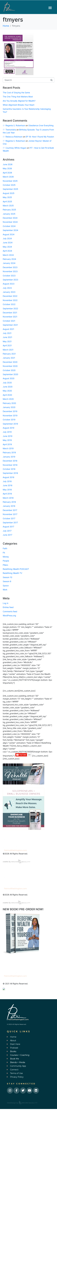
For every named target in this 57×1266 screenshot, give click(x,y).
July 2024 (7, 238)
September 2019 (10, 424)
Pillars (5, 565)
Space (6, 585)
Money (6, 556)
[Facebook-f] (16, 1090)
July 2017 (7, 531)
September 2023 (10, 279)
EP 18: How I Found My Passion (40, 136)
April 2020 (7, 395)
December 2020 (10, 362)
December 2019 (10, 411)
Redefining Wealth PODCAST (16, 569)
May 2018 (7, 489)
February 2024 (9, 259)
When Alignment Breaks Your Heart (18, 105)
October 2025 (9, 185)
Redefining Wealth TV (12, 573)
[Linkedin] (36, 1090)
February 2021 (9, 354)
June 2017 (7, 535)
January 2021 (9, 358)
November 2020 (10, 366)
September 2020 (10, 374)
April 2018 (7, 493)
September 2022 (10, 308)
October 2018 (9, 469)
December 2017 (10, 510)
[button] (50, 8)
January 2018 (9, 506)
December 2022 (10, 296)
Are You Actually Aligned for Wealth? (19, 101)
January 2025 (9, 214)
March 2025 (8, 205)
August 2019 (8, 428)
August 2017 (8, 526)
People (6, 561)
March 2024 (8, 255)
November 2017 (10, 514)
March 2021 (8, 349)
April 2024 (7, 251)
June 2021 (7, 337)
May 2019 (7, 440)
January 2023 (9, 292)
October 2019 (9, 419)
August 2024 (8, 234)
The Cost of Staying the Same (16, 92)
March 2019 (8, 448)
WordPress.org (9, 615)
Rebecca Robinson (14, 136)
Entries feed (8, 607)
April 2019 (7, 444)
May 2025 (7, 197)
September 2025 (10, 189)
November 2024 (10, 222)
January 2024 (9, 263)
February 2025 (9, 209)
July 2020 (7, 382)
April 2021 (7, 345)
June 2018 (7, 485)
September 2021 (10, 325)
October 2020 (9, 370)
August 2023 (8, 284)
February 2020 (9, 403)
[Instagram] (10, 1090)
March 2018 (8, 498)
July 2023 (7, 288)
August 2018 (8, 477)
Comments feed (10, 611)
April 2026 (7, 172)
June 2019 (7, 436)
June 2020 (7, 386)
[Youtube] (29, 1090)
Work (5, 589)
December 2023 (10, 267)
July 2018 (7, 481)
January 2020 (9, 407)
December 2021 (10, 312)
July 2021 (7, 333)
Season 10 (7, 577)
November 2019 (10, 415)
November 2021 (10, 316)
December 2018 (10, 461)
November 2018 (10, 465)
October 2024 (9, 226)
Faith (5, 548)
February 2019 (9, 452)
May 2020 (7, 391)
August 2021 (8, 329)
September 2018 (10, 473)
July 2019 (7, 432)
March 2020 (8, 399)
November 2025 (10, 181)
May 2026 (7, 168)
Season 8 (7, 581)
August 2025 (8, 193)
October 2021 (9, 321)
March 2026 (8, 176)
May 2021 (7, 341)
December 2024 (10, 218)
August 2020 (8, 378)
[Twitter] (23, 1090)
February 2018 (9, 502)
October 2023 (9, 275)
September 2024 (10, 230)
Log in (5, 603)
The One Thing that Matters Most (18, 96)
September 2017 (10, 522)
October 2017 (9, 518)
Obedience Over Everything (41, 125)
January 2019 (9, 456)
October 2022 (9, 304)
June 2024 (7, 242)
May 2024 (7, 247)
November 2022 (10, 300)
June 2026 (7, 164)
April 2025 (7, 201)
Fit (4, 552)
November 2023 (10, 271)
